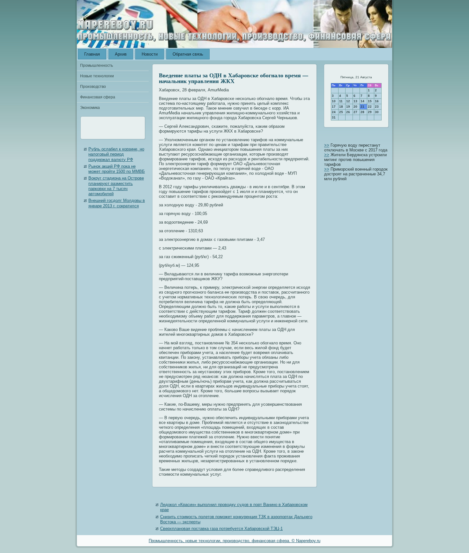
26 (348, 112)
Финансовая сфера (97, 97)
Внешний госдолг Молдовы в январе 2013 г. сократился (116, 203)
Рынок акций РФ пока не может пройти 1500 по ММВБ (116, 169)
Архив (121, 54)
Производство (93, 86)
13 (355, 101)
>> (326, 145)
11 (341, 101)
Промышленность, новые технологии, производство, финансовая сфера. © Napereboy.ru (234, 540)
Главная (92, 54)
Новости (150, 54)
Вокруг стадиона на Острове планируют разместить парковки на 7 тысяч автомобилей (116, 186)
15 (370, 101)
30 (377, 112)
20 (355, 106)
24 (334, 112)
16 (377, 101)
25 (341, 112)
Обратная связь (188, 54)
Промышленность (96, 65)
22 (370, 106)
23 (377, 106)
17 (334, 106)
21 (362, 106)
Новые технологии (97, 76)
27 (355, 112)
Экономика (90, 107)
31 (334, 117)
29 (370, 112)
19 (348, 106)
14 (362, 101)
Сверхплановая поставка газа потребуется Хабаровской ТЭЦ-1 (221, 528)
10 (334, 101)
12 (348, 101)
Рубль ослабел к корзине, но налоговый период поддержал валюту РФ (116, 154)
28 (362, 112)
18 (341, 106)
